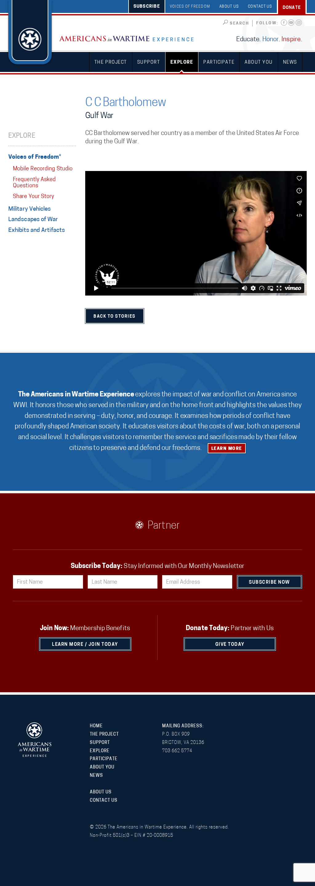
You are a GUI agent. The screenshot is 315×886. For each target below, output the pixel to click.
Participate (218, 62)
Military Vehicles (29, 209)
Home (96, 726)
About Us (229, 7)
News (290, 62)
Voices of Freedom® (34, 157)
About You (259, 62)
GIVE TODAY (230, 644)
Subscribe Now (269, 582)
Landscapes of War (33, 220)
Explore (181, 62)
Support (148, 62)
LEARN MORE (226, 449)
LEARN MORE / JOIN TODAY (85, 644)
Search (239, 24)
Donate (292, 8)
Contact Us (260, 7)
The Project (110, 62)
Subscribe (147, 6)
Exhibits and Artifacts (36, 230)
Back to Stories (115, 316)
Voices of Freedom (190, 7)
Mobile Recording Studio (43, 169)
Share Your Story (33, 197)
